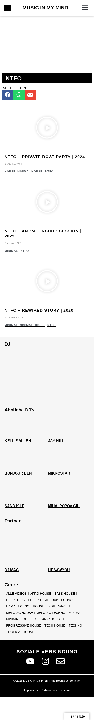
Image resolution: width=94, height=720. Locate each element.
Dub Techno (62, 600)
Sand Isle (14, 506)
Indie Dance (57, 606)
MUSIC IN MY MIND (45, 7)
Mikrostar (59, 473)
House (10, 171)
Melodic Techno (50, 613)
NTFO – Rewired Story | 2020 (39, 310)
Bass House (65, 593)
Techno (75, 625)
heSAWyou (59, 570)
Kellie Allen (18, 441)
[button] (85, 7)
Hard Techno (17, 606)
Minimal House (29, 171)
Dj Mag (12, 570)
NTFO (49, 171)
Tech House (54, 625)
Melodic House (19, 613)
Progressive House (23, 625)
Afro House (40, 593)
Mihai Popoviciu (64, 506)
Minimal (11, 250)
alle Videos (16, 593)
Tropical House (20, 632)
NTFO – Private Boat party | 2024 (45, 156)
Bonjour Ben (18, 473)
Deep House (16, 600)
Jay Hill (56, 441)
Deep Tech (39, 600)
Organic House (48, 619)
